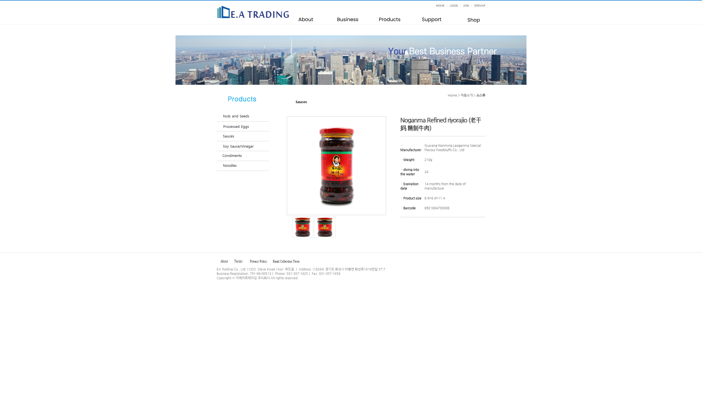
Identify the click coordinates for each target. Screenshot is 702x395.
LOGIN (454, 5)
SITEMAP (479, 5)
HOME (440, 5)
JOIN (466, 5)
